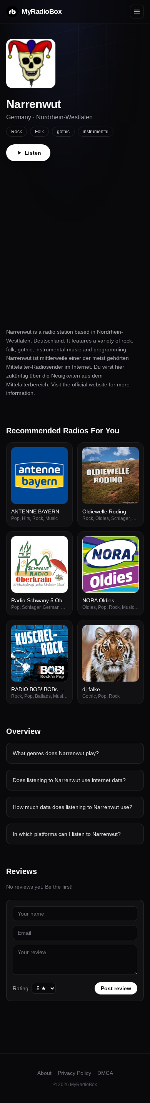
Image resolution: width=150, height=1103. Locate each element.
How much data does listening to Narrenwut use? (72, 807)
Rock (16, 131)
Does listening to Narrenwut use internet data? (69, 780)
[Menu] (137, 11)
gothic (63, 131)
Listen (33, 153)
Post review (116, 988)
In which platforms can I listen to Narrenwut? (67, 834)
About (44, 1073)
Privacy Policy (74, 1073)
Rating (20, 988)
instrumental (95, 131)
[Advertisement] (75, 240)
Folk (39, 131)
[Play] (58, 457)
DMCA (105, 1073)
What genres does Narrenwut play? (56, 753)
